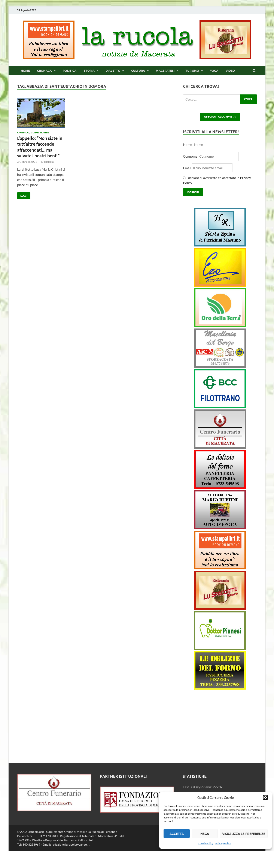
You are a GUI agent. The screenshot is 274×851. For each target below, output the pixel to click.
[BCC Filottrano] (220, 407)
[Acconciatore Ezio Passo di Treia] (220, 286)
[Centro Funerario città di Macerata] (220, 447)
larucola (49, 161)
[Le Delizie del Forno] (220, 487)
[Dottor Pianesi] (220, 648)
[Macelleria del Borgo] (220, 366)
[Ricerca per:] (220, 99)
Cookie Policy (205, 843)
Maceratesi (165, 70)
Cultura (138, 70)
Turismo (192, 70)
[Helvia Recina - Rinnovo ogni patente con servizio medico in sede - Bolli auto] (220, 245)
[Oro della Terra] (220, 326)
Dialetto (113, 70)
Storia (89, 70)
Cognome (190, 156)
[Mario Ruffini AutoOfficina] (220, 528)
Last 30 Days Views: (198, 787)
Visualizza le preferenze (243, 834)
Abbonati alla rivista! (220, 116)
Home (25, 70)
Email (187, 168)
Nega (204, 834)
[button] (265, 797)
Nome (187, 144)
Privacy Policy (223, 843)
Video (230, 70)
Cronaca (44, 70)
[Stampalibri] (49, 58)
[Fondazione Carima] (137, 811)
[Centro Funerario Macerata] (54, 810)
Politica (69, 70)
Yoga (214, 70)
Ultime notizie (40, 132)
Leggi (22, 194)
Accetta (177, 834)
